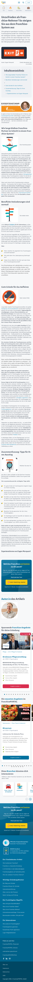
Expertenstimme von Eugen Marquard (17, 93)
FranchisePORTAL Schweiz (10, 948)
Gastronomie (6, 723)
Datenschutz (6, 972)
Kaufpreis (12, 224)
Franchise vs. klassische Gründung (12, 866)
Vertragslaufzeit (27, 174)
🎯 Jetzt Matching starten (16, 582)
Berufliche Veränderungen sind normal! (16, 80)
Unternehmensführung (9, 889)
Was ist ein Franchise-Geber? (11, 906)
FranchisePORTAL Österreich (11, 944)
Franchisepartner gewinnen (10, 927)
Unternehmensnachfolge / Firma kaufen (14, 912)
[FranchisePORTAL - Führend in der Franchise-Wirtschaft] (3, 2)
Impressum (6, 968)
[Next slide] (30, 799)
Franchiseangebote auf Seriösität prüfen (14, 872)
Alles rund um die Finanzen (10, 892)
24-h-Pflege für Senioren (15, 652)
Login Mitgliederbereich (9, 933)
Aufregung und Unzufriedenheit (9, 308)
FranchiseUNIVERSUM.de (10, 955)
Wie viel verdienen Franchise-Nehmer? (13, 875)
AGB (4, 975)
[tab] (4, 694)
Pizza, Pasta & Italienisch (18, 723)
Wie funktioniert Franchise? (10, 863)
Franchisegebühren (6, 409)
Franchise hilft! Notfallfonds (8, 444)
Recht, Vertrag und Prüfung (10, 895)
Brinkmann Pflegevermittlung (14, 657)
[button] (23, 2)
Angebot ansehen (15, 686)
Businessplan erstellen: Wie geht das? (13, 915)
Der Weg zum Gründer (9, 883)
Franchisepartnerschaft (7, 115)
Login (28, 2)
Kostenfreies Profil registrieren (11, 930)
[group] (7, 789)
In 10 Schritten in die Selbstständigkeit (13, 869)
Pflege (4, 652)
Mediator (15, 434)
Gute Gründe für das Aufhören (14, 85)
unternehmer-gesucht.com (10, 951)
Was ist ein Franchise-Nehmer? (11, 909)
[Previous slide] (26, 799)
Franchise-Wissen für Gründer (11, 886)
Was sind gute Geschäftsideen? (11, 903)
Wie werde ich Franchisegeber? (11, 924)
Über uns (5, 964)
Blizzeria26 (7, 728)
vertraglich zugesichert (22, 397)
